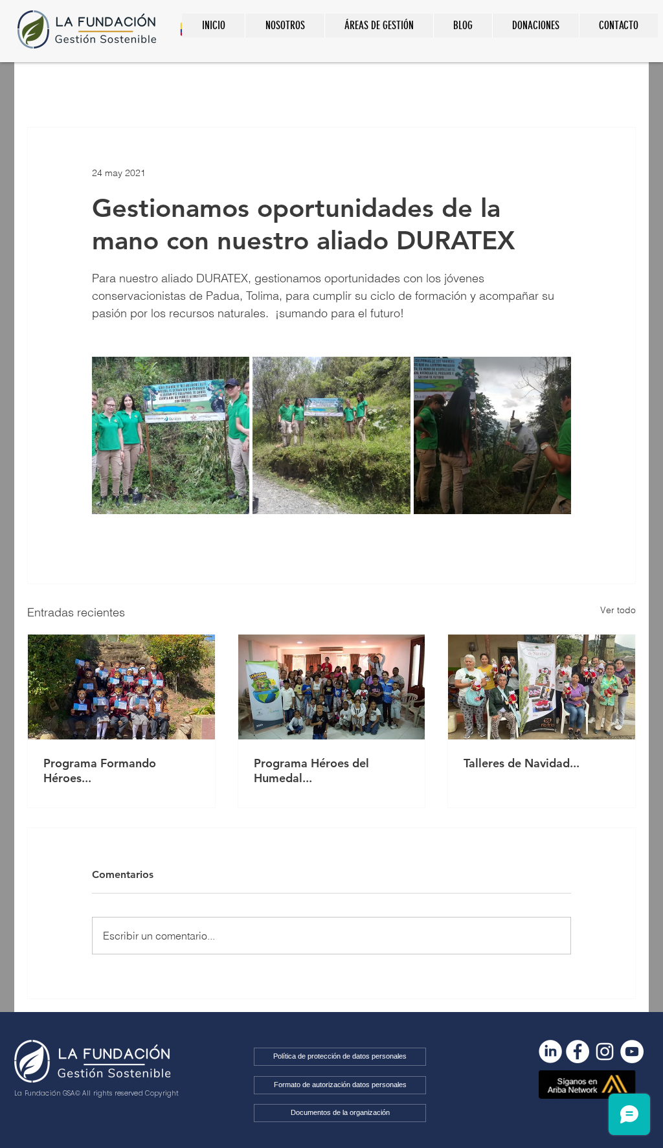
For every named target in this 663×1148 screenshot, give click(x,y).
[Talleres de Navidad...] (541, 687)
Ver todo (618, 610)
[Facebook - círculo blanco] (577, 1051)
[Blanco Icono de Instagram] (604, 1051)
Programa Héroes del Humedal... (311, 770)
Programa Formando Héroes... (99, 770)
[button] (378, 26)
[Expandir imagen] (170, 435)
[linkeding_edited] (550, 1051)
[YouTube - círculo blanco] (632, 1051)
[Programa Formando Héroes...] (121, 687)
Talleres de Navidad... (521, 763)
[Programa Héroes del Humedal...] (331, 687)
